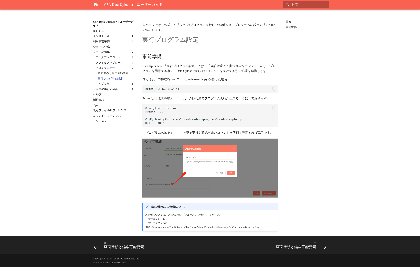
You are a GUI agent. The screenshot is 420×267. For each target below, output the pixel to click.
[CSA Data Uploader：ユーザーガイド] (95, 5)
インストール (101, 36)
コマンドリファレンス (107, 115)
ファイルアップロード (109, 62)
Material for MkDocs (115, 262)
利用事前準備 (101, 41)
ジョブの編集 (101, 52)
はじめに (98, 30)
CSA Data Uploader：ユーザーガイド (113, 23)
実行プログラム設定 (110, 78)
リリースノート (103, 121)
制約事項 (98, 99)
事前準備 (291, 27)
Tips (95, 105)
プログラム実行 (105, 68)
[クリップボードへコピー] (273, 89)
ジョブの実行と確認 (105, 89)
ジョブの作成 (101, 46)
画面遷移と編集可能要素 (113, 73)
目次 (288, 21)
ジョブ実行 (102, 83)
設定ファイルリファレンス (109, 110)
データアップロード (108, 57)
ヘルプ (97, 94)
